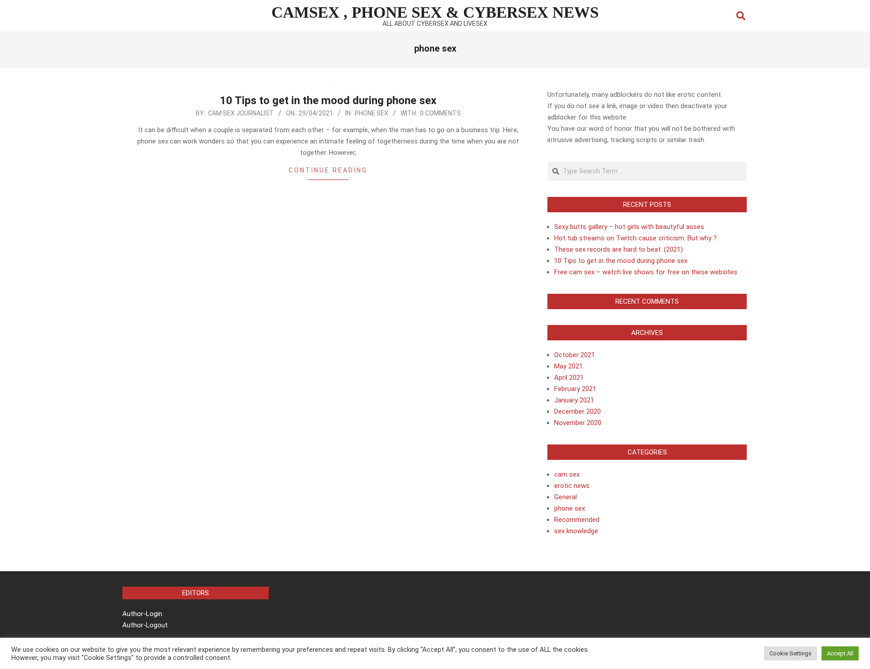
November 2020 (577, 423)
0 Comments (440, 113)
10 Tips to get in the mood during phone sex (328, 100)
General (565, 497)
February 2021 (575, 389)
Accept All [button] (840, 653)
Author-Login (142, 614)
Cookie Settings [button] (790, 653)
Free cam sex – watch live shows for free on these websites (645, 272)
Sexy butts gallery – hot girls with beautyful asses (629, 227)
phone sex (371, 113)
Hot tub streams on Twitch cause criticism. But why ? (635, 238)
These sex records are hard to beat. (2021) (618, 249)
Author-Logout (145, 625)
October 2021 (574, 355)
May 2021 (568, 366)
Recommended (576, 520)
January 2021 (574, 400)
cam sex (567, 474)
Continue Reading (328, 170)
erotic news (572, 486)
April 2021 (569, 377)
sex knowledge (576, 531)
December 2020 (577, 411)
